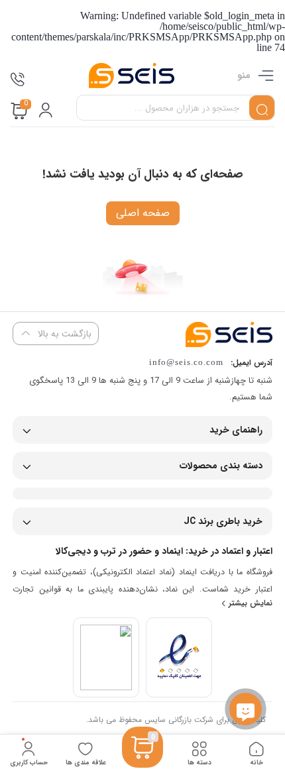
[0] (142, 763)
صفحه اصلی (143, 213)
